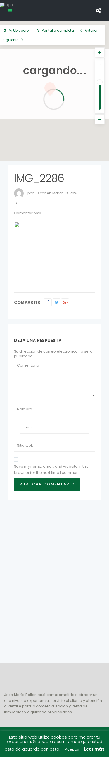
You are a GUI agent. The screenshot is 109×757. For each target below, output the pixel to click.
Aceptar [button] (72, 749)
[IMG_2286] (54, 252)
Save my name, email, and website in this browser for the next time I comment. (51, 469)
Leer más (94, 749)
